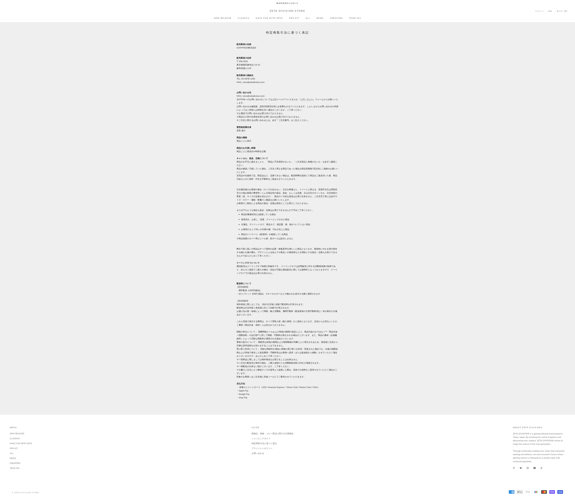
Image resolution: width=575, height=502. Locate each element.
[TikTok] (541, 468)
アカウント (539, 11)
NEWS (320, 18)
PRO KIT (294, 18)
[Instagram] (528, 468)
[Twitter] (521, 468)
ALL (308, 18)
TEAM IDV (355, 18)
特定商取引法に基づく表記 (264, 443)
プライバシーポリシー (262, 448)
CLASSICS (243, 18)
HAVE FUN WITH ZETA (269, 18)
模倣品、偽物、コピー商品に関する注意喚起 (272, 433)
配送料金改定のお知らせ (287, 3)
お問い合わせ (306, 99)
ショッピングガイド (261, 438)
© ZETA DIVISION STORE (25, 493)
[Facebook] (514, 468)
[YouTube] (535, 468)
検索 (550, 11)
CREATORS (336, 18)
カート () (562, 11)
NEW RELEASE (222, 18)
